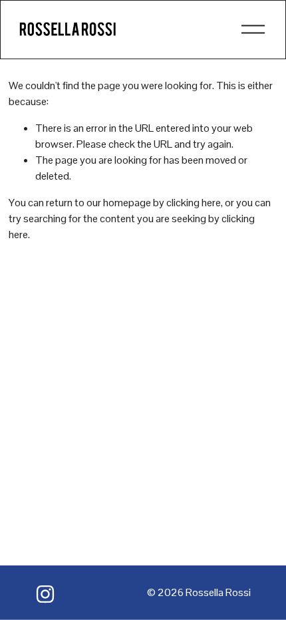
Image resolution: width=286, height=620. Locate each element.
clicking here (193, 203)
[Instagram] (45, 594)
